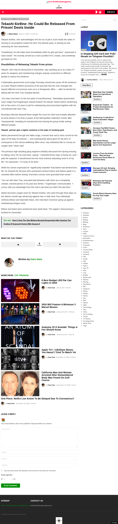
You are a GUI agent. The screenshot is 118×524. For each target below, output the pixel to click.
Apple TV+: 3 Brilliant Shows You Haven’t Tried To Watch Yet (59, 351)
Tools (85, 312)
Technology (87, 307)
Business (86, 227)
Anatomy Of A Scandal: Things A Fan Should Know (59, 328)
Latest (59, 8)
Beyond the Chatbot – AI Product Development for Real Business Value (103, 107)
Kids (84, 270)
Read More (87, 85)
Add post (111, 12)
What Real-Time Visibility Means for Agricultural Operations (103, 94)
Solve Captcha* (6, 475)
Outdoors (86, 289)
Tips (84, 309)
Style (85, 305)
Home (85, 266)
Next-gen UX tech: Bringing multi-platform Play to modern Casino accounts (105, 170)
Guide (85, 259)
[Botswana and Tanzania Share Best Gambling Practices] (86, 183)
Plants (85, 291)
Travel (85, 316)
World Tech (87, 323)
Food (85, 247)
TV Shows (86, 319)
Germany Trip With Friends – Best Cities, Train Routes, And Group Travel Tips (105, 130)
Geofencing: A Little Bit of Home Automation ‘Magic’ (103, 118)
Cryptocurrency (88, 236)
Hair (84, 261)
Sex (84, 298)
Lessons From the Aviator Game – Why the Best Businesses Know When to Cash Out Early (104, 156)
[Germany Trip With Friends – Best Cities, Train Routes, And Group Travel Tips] (86, 130)
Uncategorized (88, 321)
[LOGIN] (100, 12)
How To (85, 268)
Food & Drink (88, 250)
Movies (85, 280)
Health (85, 263)
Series (85, 296)
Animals (86, 215)
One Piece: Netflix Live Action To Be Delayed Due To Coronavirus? (37, 398)
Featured (86, 245)
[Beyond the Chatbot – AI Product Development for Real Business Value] (86, 107)
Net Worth (86, 284)
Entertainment (88, 240)
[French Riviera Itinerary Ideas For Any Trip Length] (86, 195)
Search (114, 20)
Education (86, 238)
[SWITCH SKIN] (96, 12)
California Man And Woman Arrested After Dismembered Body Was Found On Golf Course (57, 376)
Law (84, 273)
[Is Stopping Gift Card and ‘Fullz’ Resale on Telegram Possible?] (99, 41)
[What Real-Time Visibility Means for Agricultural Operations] (86, 94)
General (86, 254)
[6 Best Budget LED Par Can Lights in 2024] (20, 290)
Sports (85, 303)
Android (86, 213)
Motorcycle (87, 277)
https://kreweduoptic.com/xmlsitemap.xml (16, 505)
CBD (84, 233)
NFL (84, 286)
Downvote (60, 244)
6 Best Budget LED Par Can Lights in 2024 (57, 281)
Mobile (85, 275)
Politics (85, 293)
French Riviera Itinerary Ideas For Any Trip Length (105, 194)
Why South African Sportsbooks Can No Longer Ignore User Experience (104, 143)
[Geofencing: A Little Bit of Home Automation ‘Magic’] (86, 119)
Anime (85, 217)
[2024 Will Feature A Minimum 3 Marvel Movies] (20, 314)
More (104, 74)
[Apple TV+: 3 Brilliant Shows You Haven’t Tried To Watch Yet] (20, 359)
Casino (85, 231)
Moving (85, 282)
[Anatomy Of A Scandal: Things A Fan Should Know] (20, 336)
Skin (84, 300)
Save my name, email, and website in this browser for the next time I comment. (30, 471)
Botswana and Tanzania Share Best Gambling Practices (102, 183)
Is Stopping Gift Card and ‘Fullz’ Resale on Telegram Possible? (98, 55)
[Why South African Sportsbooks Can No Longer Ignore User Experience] (86, 143)
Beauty (85, 220)
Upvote (18, 244)
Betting (85, 222)
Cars (85, 229)
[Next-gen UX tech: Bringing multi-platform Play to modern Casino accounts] (86, 169)
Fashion (86, 243)
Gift (84, 257)
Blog (84, 50)
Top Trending (21, 275)
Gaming (86, 252)
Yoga (85, 326)
